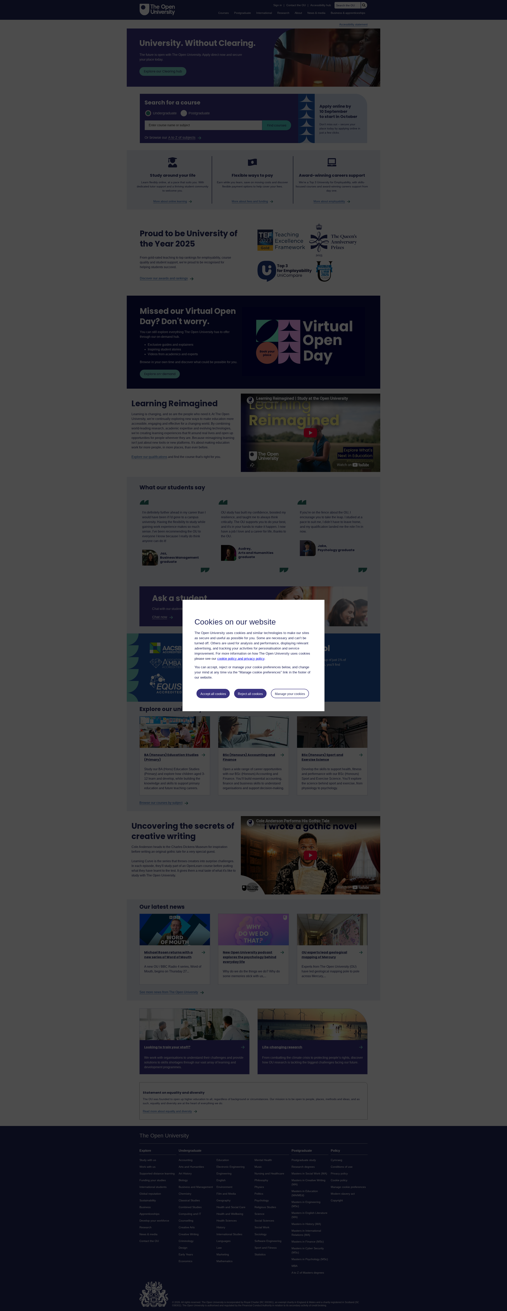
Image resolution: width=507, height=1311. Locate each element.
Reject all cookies (250, 694)
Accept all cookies (213, 694)
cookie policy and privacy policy (240, 659)
